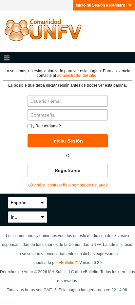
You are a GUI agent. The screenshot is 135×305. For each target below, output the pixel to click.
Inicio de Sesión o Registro (100, 5)
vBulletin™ (68, 262)
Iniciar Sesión (67, 140)
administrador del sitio (77, 75)
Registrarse (67, 170)
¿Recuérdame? (47, 126)
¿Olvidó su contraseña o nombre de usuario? (68, 185)
